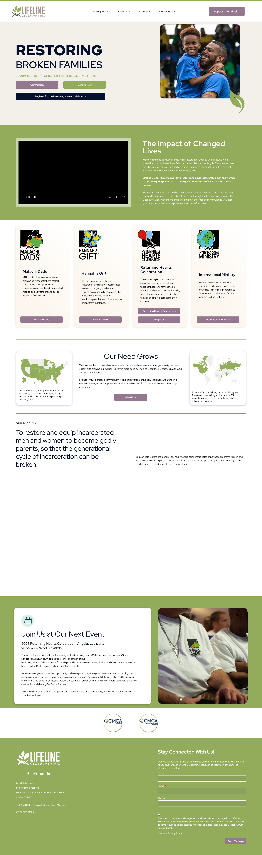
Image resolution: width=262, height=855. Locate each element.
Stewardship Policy (25, 811)
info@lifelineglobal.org (27, 787)
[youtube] (41, 774)
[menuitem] (96, 11)
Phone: (161, 798)
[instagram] (35, 774)
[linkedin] (48, 774)
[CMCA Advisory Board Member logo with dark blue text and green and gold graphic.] (149, 723)
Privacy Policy (175, 833)
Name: (161, 773)
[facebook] (28, 774)
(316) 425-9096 (25, 782)
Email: (161, 785)
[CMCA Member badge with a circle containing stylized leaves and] (113, 723)
